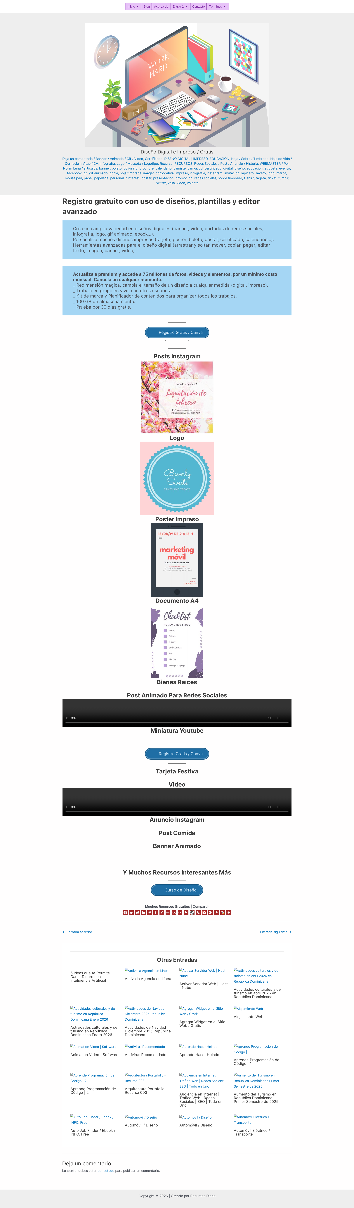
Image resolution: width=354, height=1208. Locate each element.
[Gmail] (204, 912)
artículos (90, 168)
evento (284, 168)
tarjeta (261, 178)
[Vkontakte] (174, 912)
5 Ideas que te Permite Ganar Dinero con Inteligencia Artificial (90, 977)
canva (192, 168)
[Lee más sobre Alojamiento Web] (248, 1008)
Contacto (198, 6)
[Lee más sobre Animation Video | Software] (93, 1046)
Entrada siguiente (275, 932)
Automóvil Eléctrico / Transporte (252, 1132)
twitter (161, 183)
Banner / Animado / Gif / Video (119, 159)
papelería (101, 178)
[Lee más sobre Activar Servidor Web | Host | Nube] (204, 973)
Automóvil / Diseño (141, 1125)
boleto (117, 168)
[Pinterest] (149, 912)
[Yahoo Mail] (161, 912)
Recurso (166, 163)
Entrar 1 (178, 6)
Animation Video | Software (94, 1055)
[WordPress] (192, 912)
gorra (114, 173)
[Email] (168, 912)
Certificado (153, 159)
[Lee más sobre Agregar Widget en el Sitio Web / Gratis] (204, 1011)
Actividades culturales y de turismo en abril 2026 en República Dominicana (257, 993)
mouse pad (73, 178)
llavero (261, 173)
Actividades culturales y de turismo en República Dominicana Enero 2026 (93, 1031)
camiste (179, 168)
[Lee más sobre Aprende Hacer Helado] (198, 1046)
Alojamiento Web (248, 1017)
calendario (163, 168)
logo (271, 173)
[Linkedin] (143, 912)
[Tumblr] (155, 912)
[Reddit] (137, 912)
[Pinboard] (186, 912)
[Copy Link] (198, 912)
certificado (212, 168)
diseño (240, 168)
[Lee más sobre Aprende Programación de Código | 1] (259, 1049)
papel (88, 178)
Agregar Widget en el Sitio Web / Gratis (202, 1024)
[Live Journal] (222, 912)
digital (228, 168)
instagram (215, 173)
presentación (163, 178)
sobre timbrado (230, 178)
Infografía (107, 163)
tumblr (283, 178)
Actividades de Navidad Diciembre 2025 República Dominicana (148, 1031)
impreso (182, 173)
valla (171, 183)
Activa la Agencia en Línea (148, 979)
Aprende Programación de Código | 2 (93, 1091)
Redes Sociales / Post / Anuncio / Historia (226, 163)
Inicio (131, 6)
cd (201, 168)
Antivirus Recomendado (145, 1055)
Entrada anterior (77, 932)
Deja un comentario (77, 159)
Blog (147, 6)
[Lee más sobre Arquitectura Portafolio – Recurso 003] (150, 1078)
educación (255, 168)
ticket (272, 178)
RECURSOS (183, 163)
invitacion (232, 173)
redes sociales (205, 178)
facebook (74, 173)
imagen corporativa (158, 173)
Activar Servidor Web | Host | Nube (203, 986)
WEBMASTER (270, 163)
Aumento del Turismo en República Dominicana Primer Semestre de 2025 (256, 1098)
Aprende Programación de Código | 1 (256, 1062)
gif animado (98, 173)
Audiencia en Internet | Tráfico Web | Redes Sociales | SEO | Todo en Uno (201, 1099)
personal (117, 178)
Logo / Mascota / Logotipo (137, 163)
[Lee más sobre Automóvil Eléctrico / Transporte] (259, 1119)
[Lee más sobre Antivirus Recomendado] (145, 1046)
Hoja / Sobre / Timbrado (249, 159)
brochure (146, 168)
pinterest (133, 178)
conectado (106, 1171)
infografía (197, 173)
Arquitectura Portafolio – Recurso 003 (146, 1091)
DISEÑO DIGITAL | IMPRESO (186, 159)
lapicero (247, 173)
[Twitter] (131, 912)
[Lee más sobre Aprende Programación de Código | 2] (95, 1078)
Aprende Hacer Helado (199, 1055)
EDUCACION (219, 159)
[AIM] (216, 912)
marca (281, 173)
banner (104, 168)
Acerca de (161, 6)
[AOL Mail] (180, 912)
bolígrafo (131, 168)
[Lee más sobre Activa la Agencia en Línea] (147, 970)
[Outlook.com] (210, 912)
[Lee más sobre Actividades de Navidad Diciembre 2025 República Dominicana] (150, 1014)
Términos (215, 6)
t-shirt (249, 178)
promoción (184, 178)
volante (193, 183)
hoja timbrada (130, 173)
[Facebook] (125, 912)
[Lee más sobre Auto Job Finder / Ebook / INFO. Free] (95, 1119)
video (181, 183)
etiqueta (271, 168)
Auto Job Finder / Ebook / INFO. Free (92, 1132)
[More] (228, 912)
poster (146, 178)
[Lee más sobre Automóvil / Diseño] (141, 1117)
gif (85, 173)
